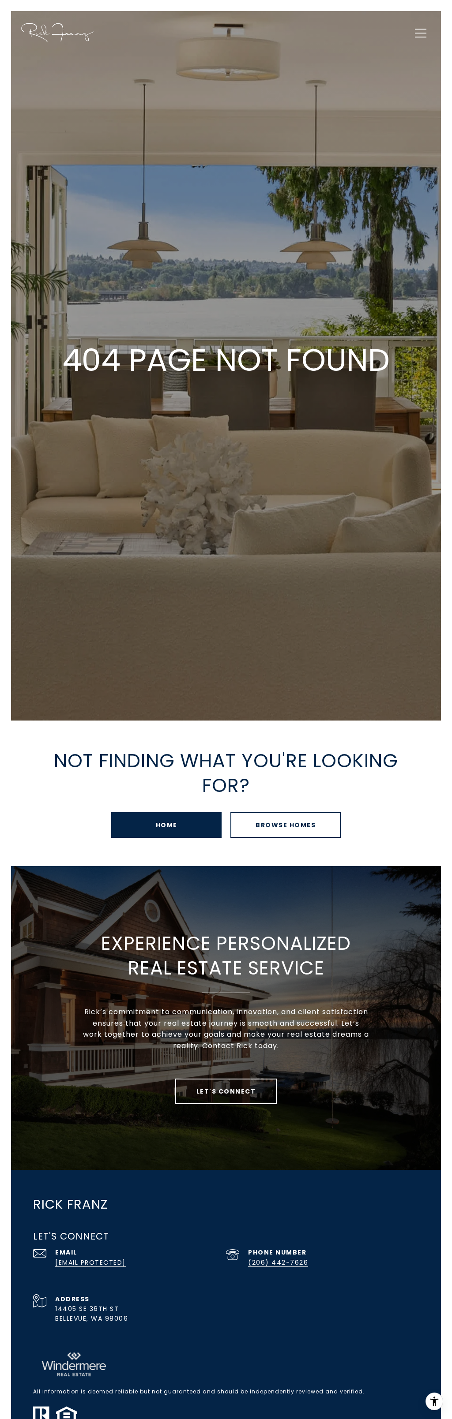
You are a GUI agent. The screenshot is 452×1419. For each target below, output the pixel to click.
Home (166, 825)
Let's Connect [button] (226, 1091)
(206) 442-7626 (278, 1262)
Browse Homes (286, 825)
